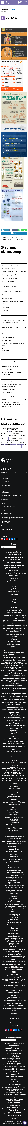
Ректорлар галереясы (14, 559)
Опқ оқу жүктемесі (14, 883)
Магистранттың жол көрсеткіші (10, 278)
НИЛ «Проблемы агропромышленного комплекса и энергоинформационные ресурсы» (14, 657)
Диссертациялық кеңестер (8, 506)
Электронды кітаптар (14, 796)
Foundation (14, 736)
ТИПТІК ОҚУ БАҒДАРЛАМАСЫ (14, 770)
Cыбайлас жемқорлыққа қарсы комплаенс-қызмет (13, 344)
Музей (14, 586)
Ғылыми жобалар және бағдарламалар (14, 638)
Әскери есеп (14, 820)
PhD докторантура (14, 895)
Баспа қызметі (14, 594)
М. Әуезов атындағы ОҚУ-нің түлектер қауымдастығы (12, 373)
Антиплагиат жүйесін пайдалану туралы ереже (12, 302)
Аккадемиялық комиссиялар (14, 877)
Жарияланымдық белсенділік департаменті (14, 615)
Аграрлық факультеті (14, 715)
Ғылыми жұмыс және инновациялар (14, 605)
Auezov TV (4, 536)
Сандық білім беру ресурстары (14, 872)
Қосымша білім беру (14, 804)
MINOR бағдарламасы (14, 901)
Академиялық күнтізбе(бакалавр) (14, 935)
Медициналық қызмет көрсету (14, 817)
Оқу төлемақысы (14, 822)
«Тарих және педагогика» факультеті (14, 717)
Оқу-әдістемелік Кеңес (14, 788)
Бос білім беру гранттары (8, 268)
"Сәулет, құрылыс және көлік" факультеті (14, 725)
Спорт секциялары (14, 830)
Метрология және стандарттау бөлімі (14, 628)
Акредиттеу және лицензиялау (10, 366)
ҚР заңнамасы (5, 499)
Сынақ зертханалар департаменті (14, 699)
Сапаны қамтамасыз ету (8, 389)
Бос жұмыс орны (5, 510)
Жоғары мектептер (14, 738)
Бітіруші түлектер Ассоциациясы (10, 529)
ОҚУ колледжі (14, 756)
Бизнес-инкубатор (14, 631)
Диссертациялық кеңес (14, 612)
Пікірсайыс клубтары (14, 832)
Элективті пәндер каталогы (14, 853)
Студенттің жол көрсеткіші (9, 275)
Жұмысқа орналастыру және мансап (14, 836)
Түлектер (4, 377)
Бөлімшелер (14, 789)
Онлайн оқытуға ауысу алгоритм (10, 396)
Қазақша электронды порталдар (10, 265)
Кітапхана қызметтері (14, 840)
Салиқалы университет (14, 922)
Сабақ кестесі (5, 399)
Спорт (14, 599)
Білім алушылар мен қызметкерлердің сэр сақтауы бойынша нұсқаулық (13, 285)
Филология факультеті (14, 718)
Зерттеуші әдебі (14, 844)
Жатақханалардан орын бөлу (14, 862)
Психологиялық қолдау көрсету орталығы (14, 841)
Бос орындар (5, 357)
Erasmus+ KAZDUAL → (13, 446)
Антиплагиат (14, 857)
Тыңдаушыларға (14, 927)
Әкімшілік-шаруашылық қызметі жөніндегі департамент (13, 349)
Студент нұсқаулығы (14, 849)
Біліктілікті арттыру (14, 920)
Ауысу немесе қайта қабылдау (10, 261)
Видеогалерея (14, 580)
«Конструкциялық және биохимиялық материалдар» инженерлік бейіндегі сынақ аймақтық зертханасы (14, 702)
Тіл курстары (14, 809)
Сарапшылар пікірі (7, 392)
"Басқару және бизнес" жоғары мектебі (14, 746)
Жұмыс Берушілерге (6, 513)
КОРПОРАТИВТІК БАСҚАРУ (14, 552)
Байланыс (14, 1013)
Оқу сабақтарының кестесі (14, 851)
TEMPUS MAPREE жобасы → (13, 436)
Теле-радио (14, 593)
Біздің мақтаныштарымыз (14, 597)
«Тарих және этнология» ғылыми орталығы (14, 696)
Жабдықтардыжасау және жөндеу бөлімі (14, 709)
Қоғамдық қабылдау (14, 801)
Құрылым (14, 783)
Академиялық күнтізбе (14, 848)
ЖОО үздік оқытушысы (8, 337)
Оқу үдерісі (5, 310)
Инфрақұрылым (14, 577)
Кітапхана (4, 330)
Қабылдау (5, 492)
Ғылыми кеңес (14, 786)
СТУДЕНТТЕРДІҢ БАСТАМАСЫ (14, 772)
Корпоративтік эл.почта (7, 503)
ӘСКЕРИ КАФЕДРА (14, 723)
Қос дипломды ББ (14, 898)
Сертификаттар (14, 928)
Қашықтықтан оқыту (7, 313)
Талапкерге (5, 317)
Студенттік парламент (14, 812)
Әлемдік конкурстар (14, 641)
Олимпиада (14, 815)
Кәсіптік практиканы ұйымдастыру (14, 885)
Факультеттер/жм (14, 712)
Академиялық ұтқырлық (14, 811)
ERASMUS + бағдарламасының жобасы (14, 802)
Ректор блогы (5, 307)
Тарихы (14, 556)
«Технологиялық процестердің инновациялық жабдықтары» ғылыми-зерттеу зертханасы (14, 675)
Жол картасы (14, 572)
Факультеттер (14, 714)
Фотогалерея (14, 578)
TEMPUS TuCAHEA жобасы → (12, 443)
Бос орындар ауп (6, 340)
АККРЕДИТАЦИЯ (14, 570)
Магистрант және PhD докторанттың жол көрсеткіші (13, 361)
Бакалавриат (14, 891)
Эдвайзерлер (14, 856)
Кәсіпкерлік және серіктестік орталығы (14, 620)
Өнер (14, 585)
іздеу (15, 544)
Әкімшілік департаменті (8, 333)
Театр (14, 588)
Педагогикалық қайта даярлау (14, 924)
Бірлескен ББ (14, 896)
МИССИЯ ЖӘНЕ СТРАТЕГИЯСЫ (14, 557)
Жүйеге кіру (14, 799)
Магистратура (14, 893)
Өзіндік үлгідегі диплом (8, 281)
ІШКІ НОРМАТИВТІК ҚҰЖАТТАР (14, 567)
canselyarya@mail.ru (6, 485)
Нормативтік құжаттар (14, 643)
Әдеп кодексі (14, 854)
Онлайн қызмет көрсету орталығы (11, 327)
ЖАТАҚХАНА (14, 767)
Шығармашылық (14, 601)
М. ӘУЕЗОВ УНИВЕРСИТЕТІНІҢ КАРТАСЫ (14, 780)
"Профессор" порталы (14, 838)
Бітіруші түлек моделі (7, 381)
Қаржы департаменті (7, 353)
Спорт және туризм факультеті (14, 722)
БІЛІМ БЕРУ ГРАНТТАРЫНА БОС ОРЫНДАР (14, 768)
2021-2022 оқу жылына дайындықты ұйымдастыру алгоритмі (11, 385)
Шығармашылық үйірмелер (14, 828)
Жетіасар (14, 589)
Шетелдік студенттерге (14, 843)
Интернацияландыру (14, 865)
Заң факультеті (14, 730)
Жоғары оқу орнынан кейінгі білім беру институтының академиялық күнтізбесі (12, 290)
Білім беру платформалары (14, 870)
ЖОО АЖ (14, 878)
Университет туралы (14, 551)
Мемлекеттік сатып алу (14, 797)
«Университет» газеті (6, 533)
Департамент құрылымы (14, 644)
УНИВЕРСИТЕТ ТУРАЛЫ (14, 554)
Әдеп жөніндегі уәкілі (7, 294)
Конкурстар (14, 639)
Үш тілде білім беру (7, 369)
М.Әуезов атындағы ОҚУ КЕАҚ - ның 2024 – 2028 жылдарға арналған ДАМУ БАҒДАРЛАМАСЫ (13, 322)
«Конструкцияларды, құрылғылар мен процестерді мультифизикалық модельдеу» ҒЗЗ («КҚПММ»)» (14, 680)
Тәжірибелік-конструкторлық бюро (14, 630)
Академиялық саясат (7, 298)
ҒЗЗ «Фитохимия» (14, 683)
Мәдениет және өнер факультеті (14, 720)
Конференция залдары (14, 581)
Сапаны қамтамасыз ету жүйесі (14, 568)
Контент (14, 909)
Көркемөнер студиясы (14, 591)
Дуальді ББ (14, 900)
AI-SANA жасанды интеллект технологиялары (14, 271)
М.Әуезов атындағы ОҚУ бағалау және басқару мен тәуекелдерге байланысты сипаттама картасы (12, 404)
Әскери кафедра (14, 819)
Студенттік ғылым (14, 814)
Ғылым (14, 602)
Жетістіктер (14, 647)
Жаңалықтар (14, 917)
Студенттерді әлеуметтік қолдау (14, 824)
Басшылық (14, 785)
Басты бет (14, 759)
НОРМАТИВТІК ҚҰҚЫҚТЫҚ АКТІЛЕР (14, 565)
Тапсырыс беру (14, 930)
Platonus (3, 526)
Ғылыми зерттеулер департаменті (14, 651)
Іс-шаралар (14, 646)
